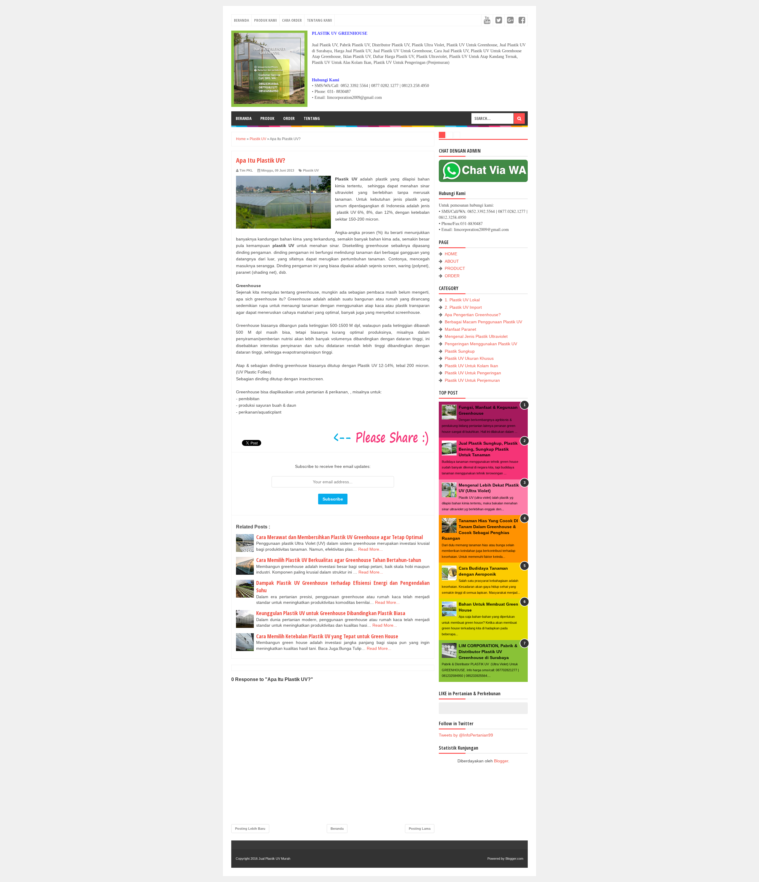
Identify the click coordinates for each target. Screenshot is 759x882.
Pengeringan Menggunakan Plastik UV (481, 343)
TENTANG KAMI (319, 20)
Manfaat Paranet (460, 329)
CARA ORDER (292, 20)
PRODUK (267, 118)
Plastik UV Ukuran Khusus (469, 358)
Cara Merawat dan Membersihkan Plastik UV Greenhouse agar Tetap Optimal (339, 537)
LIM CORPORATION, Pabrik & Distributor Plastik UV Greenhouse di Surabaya (488, 651)
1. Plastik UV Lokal (462, 299)
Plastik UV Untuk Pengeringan (473, 372)
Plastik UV (311, 170)
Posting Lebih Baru (250, 828)
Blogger (501, 761)
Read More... (370, 549)
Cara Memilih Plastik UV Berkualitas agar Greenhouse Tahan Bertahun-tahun (338, 559)
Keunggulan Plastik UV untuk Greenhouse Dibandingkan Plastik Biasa (330, 613)
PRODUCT (455, 268)
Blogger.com (514, 858)
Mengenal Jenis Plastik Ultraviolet (476, 336)
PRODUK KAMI (265, 20)
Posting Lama (419, 828)
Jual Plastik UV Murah (274, 858)
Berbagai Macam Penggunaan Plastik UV (483, 321)
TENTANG (312, 118)
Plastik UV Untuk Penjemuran (472, 380)
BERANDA (241, 20)
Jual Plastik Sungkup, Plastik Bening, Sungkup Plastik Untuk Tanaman (488, 449)
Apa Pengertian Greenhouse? (473, 314)
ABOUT (452, 261)
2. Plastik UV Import (463, 307)
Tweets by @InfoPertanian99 (466, 735)
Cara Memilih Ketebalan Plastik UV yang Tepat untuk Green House (327, 636)
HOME (451, 253)
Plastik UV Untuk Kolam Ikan (471, 365)
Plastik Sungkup (460, 351)
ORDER (289, 118)
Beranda (337, 828)
